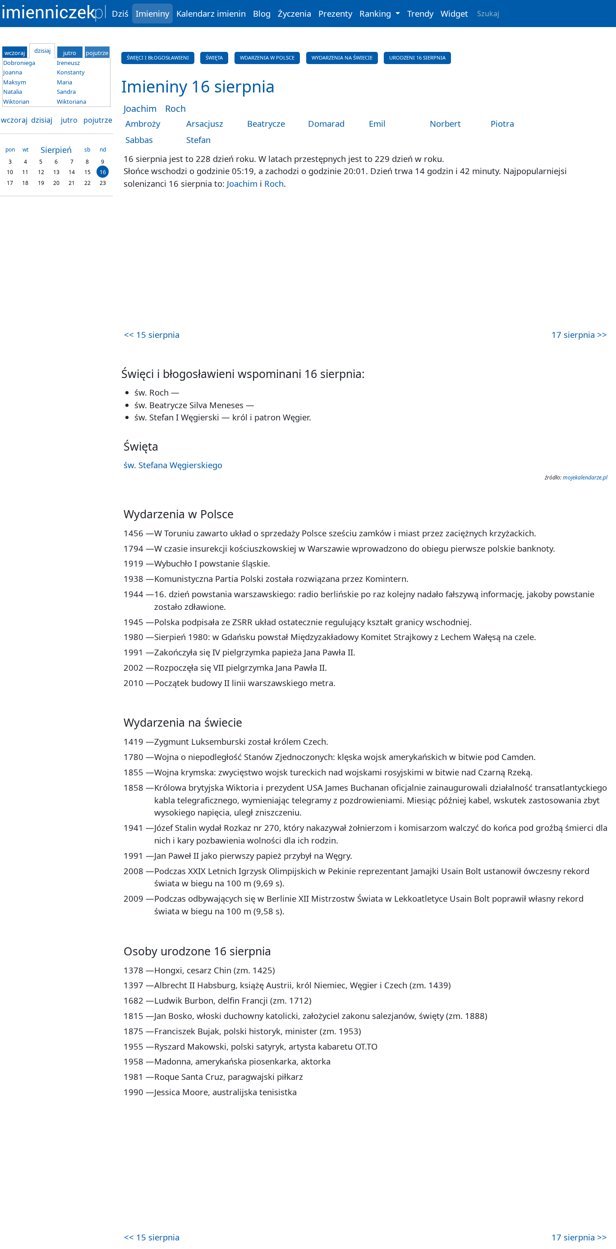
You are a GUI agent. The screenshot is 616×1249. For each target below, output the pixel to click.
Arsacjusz (204, 123)
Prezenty (335, 13)
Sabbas (139, 139)
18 (25, 182)
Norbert (445, 123)
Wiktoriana (71, 101)
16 (103, 172)
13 (56, 172)
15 (87, 172)
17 (10, 182)
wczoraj (14, 120)
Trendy (420, 13)
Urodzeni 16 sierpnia (417, 57)
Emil (377, 123)
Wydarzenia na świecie (342, 57)
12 (41, 172)
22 (87, 182)
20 (56, 182)
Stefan (198, 139)
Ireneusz (68, 63)
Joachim (140, 108)
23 (103, 182)
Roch (175, 108)
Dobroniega (19, 63)
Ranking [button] (376, 13)
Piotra (502, 123)
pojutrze (97, 120)
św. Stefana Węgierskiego (173, 464)
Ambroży (142, 123)
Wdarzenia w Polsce (267, 57)
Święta (214, 57)
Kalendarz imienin (211, 13)
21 (72, 182)
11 (25, 172)
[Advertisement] (366, 260)
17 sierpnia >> (579, 334)
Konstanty (71, 72)
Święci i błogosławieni (158, 57)
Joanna (12, 72)
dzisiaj (41, 120)
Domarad (326, 123)
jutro (69, 120)
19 (41, 182)
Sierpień (56, 149)
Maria (64, 82)
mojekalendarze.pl (585, 477)
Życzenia (294, 13)
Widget (454, 13)
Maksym (14, 82)
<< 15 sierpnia (151, 334)
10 (10, 172)
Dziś (120, 13)
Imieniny (152, 13)
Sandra (66, 92)
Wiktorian (16, 101)
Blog (262, 13)
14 (72, 172)
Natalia (12, 92)
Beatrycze (266, 123)
